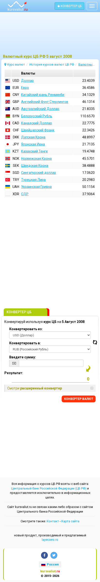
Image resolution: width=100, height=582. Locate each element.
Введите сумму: (22, 357)
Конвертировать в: (25, 343)
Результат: (13, 373)
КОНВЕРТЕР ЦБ (71, 6)
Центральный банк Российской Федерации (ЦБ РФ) (48, 488)
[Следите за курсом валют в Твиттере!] (53, 555)
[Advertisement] (50, 35)
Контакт (53, 521)
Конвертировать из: (26, 329)
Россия (52, 564)
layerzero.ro (50, 539)
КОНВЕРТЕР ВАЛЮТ (78, 399)
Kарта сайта (70, 521)
